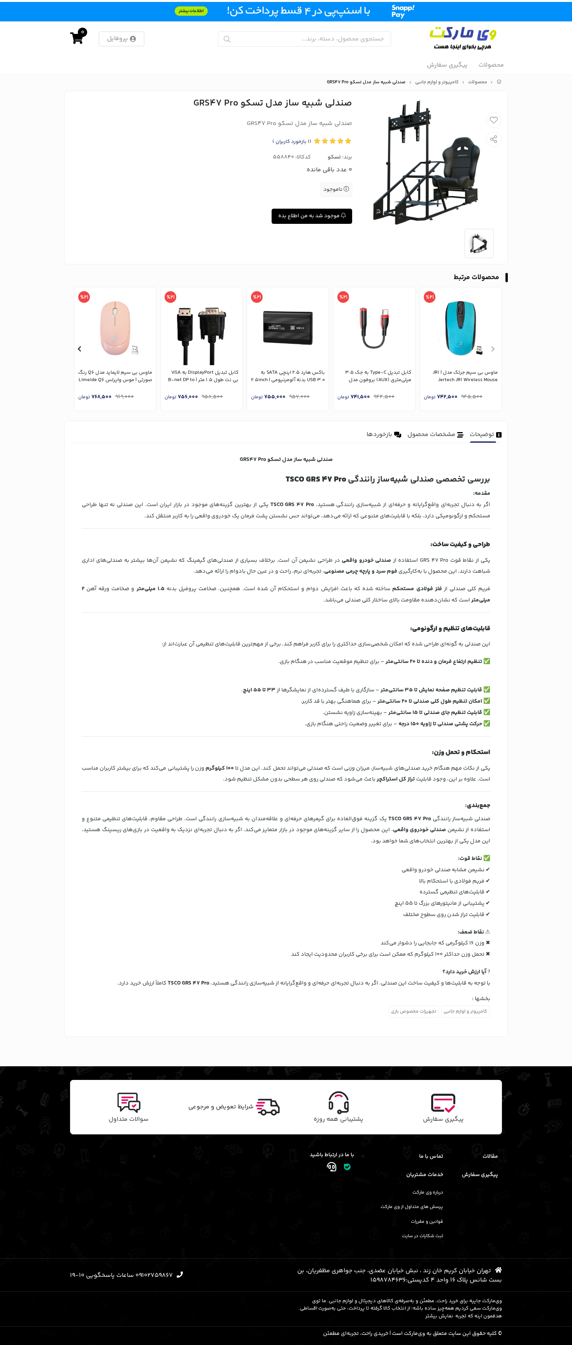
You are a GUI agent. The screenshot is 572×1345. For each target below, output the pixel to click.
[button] (493, 348)
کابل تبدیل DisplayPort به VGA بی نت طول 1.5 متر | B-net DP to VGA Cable (203, 376)
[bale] (347, 1168)
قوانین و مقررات (427, 1221)
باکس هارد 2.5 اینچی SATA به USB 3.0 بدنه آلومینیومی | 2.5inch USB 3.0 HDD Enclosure (288, 376)
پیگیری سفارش (447, 65)
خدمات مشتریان (424, 1175)
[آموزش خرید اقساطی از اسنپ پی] (286, 11)
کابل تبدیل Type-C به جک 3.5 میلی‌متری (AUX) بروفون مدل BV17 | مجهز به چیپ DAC (378, 376)
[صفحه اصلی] (499, 82)
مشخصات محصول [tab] (431, 435)
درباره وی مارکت (427, 1192)
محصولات (491, 65)
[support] (331, 1168)
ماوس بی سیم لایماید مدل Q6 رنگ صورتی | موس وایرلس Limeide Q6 (115, 376)
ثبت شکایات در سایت (422, 1236)
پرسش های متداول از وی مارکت (412, 1207)
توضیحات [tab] (482, 435)
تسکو (334, 157)
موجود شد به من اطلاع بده (309, 216)
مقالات (490, 1156)
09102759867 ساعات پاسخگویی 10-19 (121, 1275)
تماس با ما (431, 1156)
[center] (227, 39)
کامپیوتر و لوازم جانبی (437, 82)
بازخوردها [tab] (379, 435)
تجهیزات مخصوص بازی (413, 1011)
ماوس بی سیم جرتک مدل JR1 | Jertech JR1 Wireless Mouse (465, 376)
